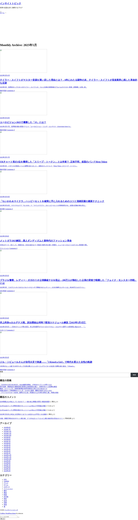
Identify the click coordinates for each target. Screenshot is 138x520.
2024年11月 (7, 457)
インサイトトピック (11, 510)
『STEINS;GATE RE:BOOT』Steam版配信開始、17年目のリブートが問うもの (26, 384)
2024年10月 (7, 459)
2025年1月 (7, 453)
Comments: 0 (11, 90)
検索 (1, 371)
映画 (5, 495)
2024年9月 (7, 461)
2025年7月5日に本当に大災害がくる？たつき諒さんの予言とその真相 (23, 414)
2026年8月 (7, 427)
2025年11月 (7, 433)
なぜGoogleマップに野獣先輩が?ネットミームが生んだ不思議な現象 (23, 406)
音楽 (4, 90)
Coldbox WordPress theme (8, 513)
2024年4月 (7, 471)
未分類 (2, 209)
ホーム (2, 13)
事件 (5, 491)
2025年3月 (7, 449)
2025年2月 (7, 451)
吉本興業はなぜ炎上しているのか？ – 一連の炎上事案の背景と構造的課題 (25, 401)
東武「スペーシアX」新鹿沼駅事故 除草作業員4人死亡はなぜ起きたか (23, 388)
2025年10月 (7, 435)
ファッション (4, 248)
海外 (1, 90)
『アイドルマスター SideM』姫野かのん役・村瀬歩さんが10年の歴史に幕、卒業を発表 (29, 392)
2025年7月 (7, 441)
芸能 (5, 502)
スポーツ (3, 330)
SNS (1, 291)
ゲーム (6, 485)
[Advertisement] (69, 28)
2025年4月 (7, 447)
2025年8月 (7, 439)
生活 (5, 500)
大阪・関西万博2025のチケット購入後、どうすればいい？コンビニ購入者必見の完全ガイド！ (31, 418)
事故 (5, 493)
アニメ (6, 483)
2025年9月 (7, 437)
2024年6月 (7, 467)
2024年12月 (7, 455)
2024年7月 (7, 465)
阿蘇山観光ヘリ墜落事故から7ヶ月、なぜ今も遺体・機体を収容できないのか (26, 390)
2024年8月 (7, 463)
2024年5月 (7, 469)
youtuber (6, 481)
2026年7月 (7, 429)
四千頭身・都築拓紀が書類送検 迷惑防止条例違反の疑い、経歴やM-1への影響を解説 (28, 386)
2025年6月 (7, 443)
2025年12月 (7, 431)
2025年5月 (7, 445)
